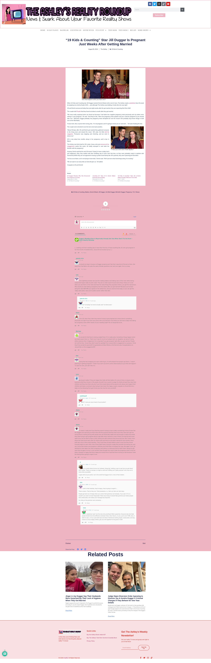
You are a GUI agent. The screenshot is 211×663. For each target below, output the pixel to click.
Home (42, 30)
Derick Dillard (94, 192)
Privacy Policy (91, 641)
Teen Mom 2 (123, 30)
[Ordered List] (91, 227)
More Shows (143, 30)
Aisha (87, 464)
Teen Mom (112, 30)
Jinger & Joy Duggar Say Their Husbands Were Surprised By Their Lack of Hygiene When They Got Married (83, 598)
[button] (78, 549)
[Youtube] (168, 4)
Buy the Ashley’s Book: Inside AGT (96, 634)
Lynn (87, 398)
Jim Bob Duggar (110, 192)
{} (102, 227)
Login (134, 216)
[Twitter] (155, 4)
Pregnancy (129, 192)
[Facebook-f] (141, 658)
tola (87, 300)
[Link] (100, 227)
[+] (105, 227)
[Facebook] (150, 4)
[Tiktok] (164, 4)
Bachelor (64, 30)
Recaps (133, 30)
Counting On (75, 30)
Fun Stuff (100, 30)
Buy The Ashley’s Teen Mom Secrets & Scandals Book (102, 638)
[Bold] (82, 227)
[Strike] (88, 227)
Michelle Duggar (120, 192)
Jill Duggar (101, 192)
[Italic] (84, 227)
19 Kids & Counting (117, 49)
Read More (69, 610)
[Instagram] (159, 4)
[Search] (182, 10)
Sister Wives (88, 30)
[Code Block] (98, 227)
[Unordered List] (93, 227)
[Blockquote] (95, 227)
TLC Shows (136, 192)
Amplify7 (65, 658)
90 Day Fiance (52, 30)
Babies (87, 192)
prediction (133, 103)
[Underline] (86, 227)
